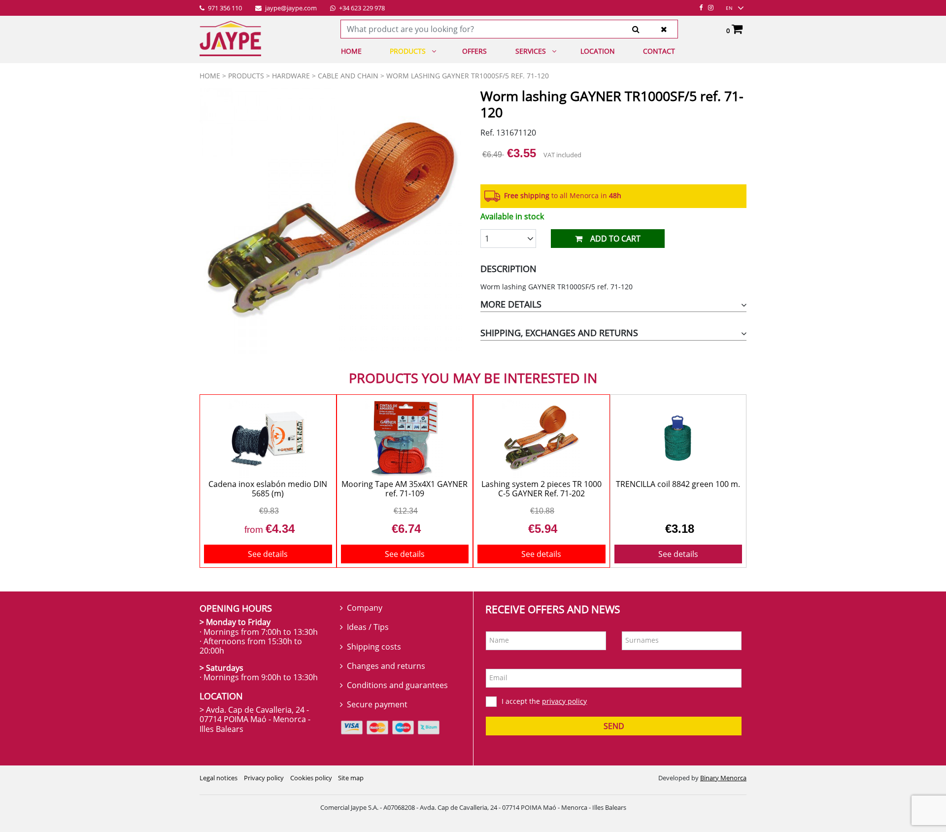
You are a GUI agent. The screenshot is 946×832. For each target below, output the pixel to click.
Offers (474, 51)
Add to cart (615, 238)
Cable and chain (348, 75)
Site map (351, 777)
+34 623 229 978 (361, 8)
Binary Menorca (723, 777)
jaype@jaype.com (290, 8)
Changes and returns (386, 665)
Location (597, 51)
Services (530, 51)
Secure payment (377, 704)
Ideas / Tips (368, 627)
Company (364, 607)
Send (614, 726)
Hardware (291, 75)
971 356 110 (224, 8)
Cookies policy (311, 777)
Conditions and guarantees (397, 685)
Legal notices (218, 777)
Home (351, 51)
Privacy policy (264, 777)
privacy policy (564, 701)
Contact (659, 51)
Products (408, 51)
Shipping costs (374, 646)
